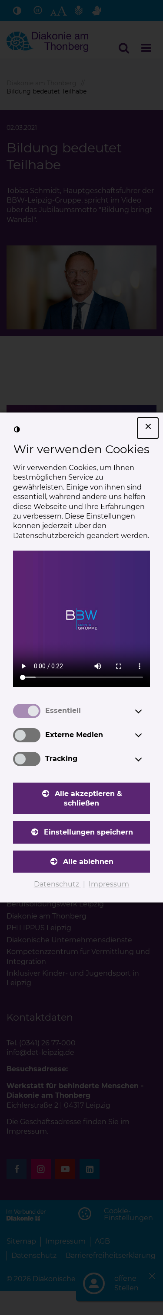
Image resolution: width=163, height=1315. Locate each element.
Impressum (109, 884)
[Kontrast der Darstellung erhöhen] (17, 429)
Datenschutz (57, 884)
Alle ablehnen (88, 861)
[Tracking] (146, 759)
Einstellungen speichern (88, 832)
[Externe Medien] (146, 735)
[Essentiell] (146, 711)
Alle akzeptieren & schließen (88, 798)
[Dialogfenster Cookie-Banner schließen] (147, 428)
